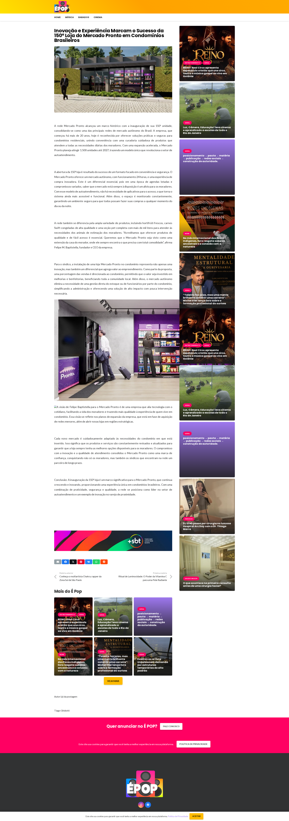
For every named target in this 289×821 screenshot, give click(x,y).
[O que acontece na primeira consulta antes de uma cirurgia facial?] (207, 537)
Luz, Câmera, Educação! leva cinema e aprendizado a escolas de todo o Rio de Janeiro (113, 625)
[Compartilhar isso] (65, 561)
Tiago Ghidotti (62, 710)
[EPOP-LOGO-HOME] (62, 7)
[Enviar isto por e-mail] (57, 561)
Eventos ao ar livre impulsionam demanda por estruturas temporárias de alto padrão (152, 664)
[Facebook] (148, 805)
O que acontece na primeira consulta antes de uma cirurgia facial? (207, 584)
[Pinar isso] (81, 561)
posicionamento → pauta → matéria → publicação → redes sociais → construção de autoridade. (151, 619)
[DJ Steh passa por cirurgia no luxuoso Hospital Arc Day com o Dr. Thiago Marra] (207, 480)
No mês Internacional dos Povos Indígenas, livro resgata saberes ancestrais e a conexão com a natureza (73, 664)
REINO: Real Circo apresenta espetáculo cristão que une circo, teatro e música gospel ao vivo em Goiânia (72, 625)
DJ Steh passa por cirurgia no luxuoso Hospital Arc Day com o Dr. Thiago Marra (207, 526)
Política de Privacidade (178, 816)
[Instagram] (141, 805)
